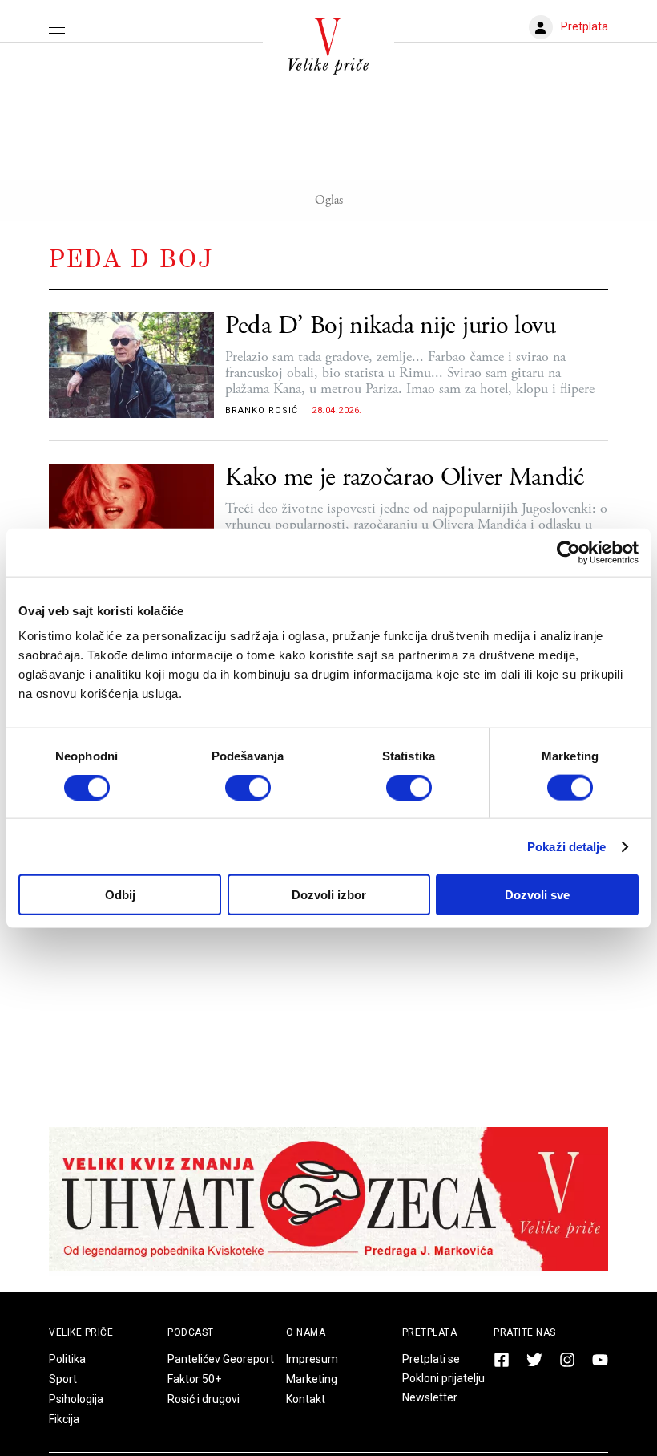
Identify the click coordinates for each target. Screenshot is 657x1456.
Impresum (312, 1359)
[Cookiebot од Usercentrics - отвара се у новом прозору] (568, 552)
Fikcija (64, 1419)
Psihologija (76, 1399)
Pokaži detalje (566, 846)
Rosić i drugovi (203, 1399)
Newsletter (429, 1397)
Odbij (120, 895)
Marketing (311, 1379)
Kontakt (305, 1399)
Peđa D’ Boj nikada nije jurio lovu (390, 326)
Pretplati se (431, 1359)
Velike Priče (81, 1332)
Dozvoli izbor (329, 895)
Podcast (190, 1332)
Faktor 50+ (194, 1379)
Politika (67, 1359)
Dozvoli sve (537, 895)
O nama (305, 1332)
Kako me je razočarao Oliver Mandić (404, 478)
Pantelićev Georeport (220, 1359)
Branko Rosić (261, 410)
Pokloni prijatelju (443, 1378)
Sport (63, 1379)
